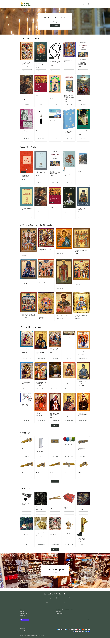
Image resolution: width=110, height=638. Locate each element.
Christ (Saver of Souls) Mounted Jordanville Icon (40, 352)
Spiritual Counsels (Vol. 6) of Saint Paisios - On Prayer (41, 172)
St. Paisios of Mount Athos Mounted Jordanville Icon (82, 382)
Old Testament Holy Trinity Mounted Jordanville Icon (54, 350)
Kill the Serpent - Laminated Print (25, 405)
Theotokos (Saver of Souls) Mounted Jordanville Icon (68, 414)
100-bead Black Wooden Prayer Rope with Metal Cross (55, 62)
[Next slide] (57, 589)
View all (55, 425)
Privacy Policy (58, 611)
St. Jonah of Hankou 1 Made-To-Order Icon (28, 282)
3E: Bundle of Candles (26, 471)
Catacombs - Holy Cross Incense (55, 532)
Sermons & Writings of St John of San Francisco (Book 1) (55, 96)
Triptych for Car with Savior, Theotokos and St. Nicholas (68, 339)
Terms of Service (59, 613)
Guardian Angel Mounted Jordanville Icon (82, 352)
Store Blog (22, 611)
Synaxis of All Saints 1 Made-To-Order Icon (46, 317)
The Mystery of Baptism (27, 208)
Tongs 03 (52, 507)
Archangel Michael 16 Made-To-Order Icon (63, 251)
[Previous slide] (52, 589)
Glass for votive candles (69, 444)
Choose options (27, 70)
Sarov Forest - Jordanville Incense (26, 533)
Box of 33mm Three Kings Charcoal (68, 507)
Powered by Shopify (41, 635)
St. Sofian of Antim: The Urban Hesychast (83, 209)
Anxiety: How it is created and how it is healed (26, 176)
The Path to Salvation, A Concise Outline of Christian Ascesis (83, 98)
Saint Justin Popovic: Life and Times (68, 211)
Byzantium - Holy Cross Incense (83, 507)
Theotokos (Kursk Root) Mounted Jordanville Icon (69, 60)
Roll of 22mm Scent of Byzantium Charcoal (82, 539)
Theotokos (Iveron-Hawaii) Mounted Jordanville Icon (26, 350)
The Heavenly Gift (68, 174)
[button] (43, 3)
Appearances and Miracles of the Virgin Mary (40, 64)
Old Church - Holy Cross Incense (41, 507)
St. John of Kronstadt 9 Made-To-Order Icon (63, 286)
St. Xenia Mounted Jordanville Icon (39, 413)
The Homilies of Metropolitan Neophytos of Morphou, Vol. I (83, 63)
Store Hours (22, 609)
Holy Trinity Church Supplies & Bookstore (30, 635)
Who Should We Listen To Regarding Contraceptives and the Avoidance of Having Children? (69, 97)
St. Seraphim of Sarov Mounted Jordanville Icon (54, 414)
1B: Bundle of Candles (40, 471)
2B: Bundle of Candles (68, 471)
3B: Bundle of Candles (54, 471)
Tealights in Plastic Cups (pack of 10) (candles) (82, 448)
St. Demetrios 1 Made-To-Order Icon (63, 316)
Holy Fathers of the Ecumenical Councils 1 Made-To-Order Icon (28, 315)
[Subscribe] (65, 602)
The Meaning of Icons (40, 94)
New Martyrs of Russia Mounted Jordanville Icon (26, 63)
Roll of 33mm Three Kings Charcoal (26, 504)
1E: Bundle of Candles (82, 471)
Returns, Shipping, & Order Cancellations (64, 609)
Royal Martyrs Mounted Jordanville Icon (41, 383)
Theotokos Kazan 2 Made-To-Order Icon (45, 250)
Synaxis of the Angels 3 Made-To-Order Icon (81, 251)
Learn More (55, 25)
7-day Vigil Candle (39, 451)
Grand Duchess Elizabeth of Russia (26, 131)
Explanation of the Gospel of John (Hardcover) (68, 132)
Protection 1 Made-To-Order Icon (28, 254)
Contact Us (22, 615)
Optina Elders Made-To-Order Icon (81, 282)
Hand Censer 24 (67, 532)
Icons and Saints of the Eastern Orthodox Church (26, 97)
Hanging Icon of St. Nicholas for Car (40, 128)
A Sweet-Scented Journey (81, 170)
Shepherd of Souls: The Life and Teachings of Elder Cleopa (83, 132)
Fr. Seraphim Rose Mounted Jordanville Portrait (54, 381)
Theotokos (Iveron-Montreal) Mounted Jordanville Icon (26, 382)
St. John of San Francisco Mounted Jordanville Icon (68, 381)
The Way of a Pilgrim (54, 120)
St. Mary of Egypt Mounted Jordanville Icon (82, 414)
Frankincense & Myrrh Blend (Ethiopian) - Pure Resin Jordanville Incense (41, 534)
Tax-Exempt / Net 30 (24, 613)
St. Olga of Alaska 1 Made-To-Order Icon (81, 316)
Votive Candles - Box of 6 (55, 448)
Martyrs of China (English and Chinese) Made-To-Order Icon (45, 280)
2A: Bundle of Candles (26, 447)
